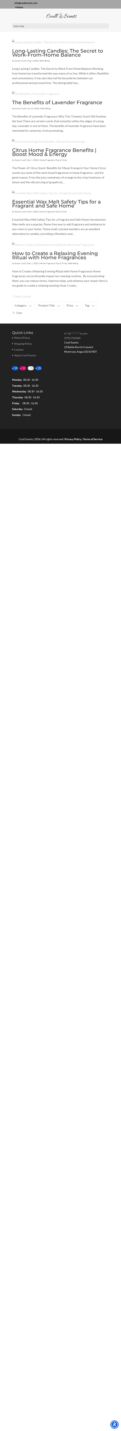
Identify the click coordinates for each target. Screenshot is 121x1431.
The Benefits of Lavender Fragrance (57, 102)
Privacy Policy (73, 439)
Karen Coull (20, 60)
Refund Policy (22, 337)
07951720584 (72, 338)
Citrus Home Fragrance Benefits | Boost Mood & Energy (54, 152)
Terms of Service (93, 439)
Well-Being (45, 60)
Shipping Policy (23, 343)
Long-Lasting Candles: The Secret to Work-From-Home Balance (57, 53)
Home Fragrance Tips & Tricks (53, 160)
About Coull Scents (25, 355)
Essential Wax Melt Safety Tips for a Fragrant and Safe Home (56, 204)
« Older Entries (21, 296)
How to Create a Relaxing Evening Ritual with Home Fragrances (55, 255)
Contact (18, 349)
